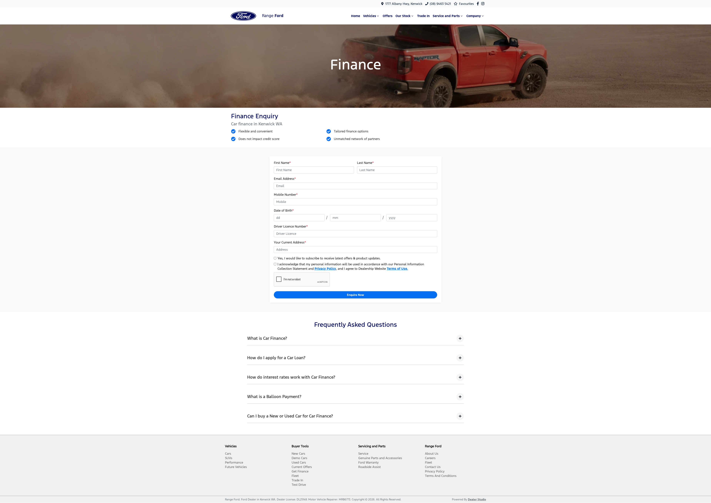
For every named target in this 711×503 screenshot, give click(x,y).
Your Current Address (290, 242)
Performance (234, 462)
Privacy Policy (325, 269)
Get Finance (300, 471)
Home (355, 16)
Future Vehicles (236, 467)
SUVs (228, 458)
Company (473, 16)
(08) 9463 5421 (440, 4)
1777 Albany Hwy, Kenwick (403, 4)
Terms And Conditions (440, 476)
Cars (228, 454)
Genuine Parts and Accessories (380, 458)
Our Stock (402, 16)
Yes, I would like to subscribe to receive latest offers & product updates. (329, 258)
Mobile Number (286, 195)
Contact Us (432, 467)
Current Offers (302, 467)
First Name (282, 163)
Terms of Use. (397, 269)
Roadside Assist (369, 467)
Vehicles (369, 16)
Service (363, 454)
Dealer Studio (477, 499)
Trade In (423, 16)
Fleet (295, 476)
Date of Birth (284, 210)
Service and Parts (446, 16)
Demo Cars (299, 458)
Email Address (285, 179)
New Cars (298, 454)
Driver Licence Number (291, 226)
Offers (388, 16)
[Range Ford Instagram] (483, 3)
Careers (430, 458)
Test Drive (299, 485)
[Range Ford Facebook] (478, 3)
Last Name (365, 163)
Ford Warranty (368, 462)
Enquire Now (355, 295)
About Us (431, 454)
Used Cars (299, 462)
